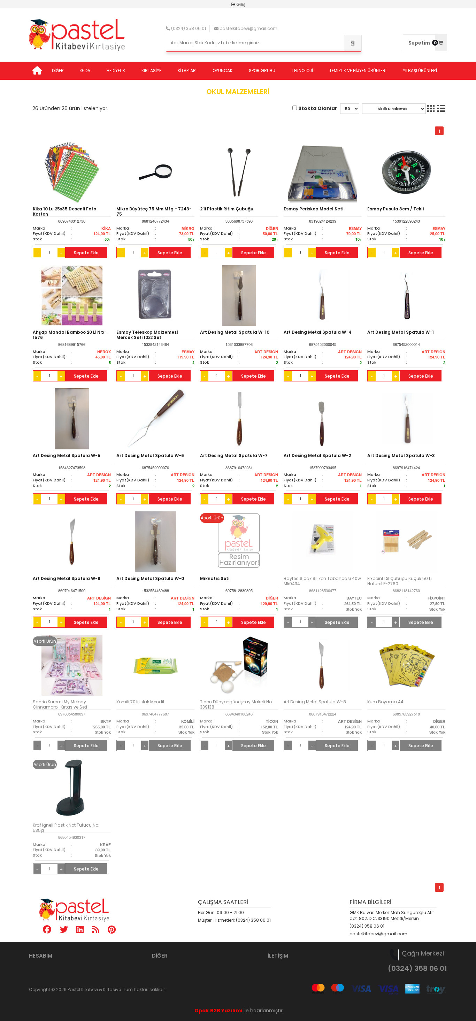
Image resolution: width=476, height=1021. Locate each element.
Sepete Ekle (86, 253)
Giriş (240, 4)
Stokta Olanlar (317, 108)
